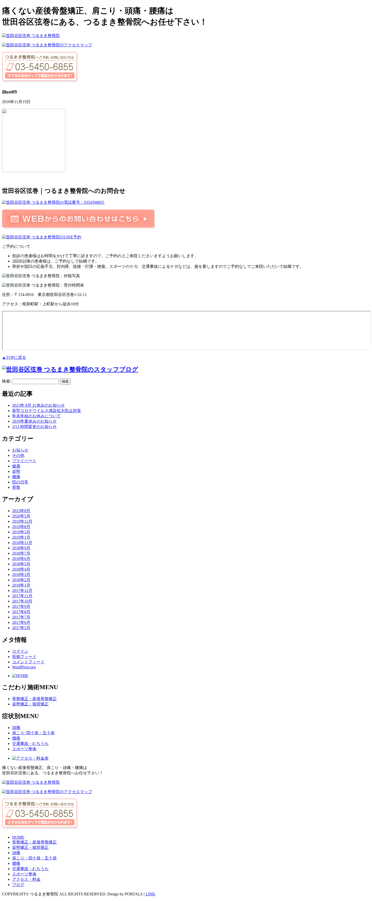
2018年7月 (21, 553)
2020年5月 (21, 516)
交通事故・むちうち (30, 743)
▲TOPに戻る (14, 357)
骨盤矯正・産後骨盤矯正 (34, 699)
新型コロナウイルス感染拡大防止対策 (46, 410)
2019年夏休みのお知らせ (34, 421)
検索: (6, 381)
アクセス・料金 (26, 879)
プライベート (24, 461)
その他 (18, 455)
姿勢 (16, 471)
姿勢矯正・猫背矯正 (30, 704)
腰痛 (16, 477)
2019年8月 (21, 526)
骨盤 (16, 487)
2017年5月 (21, 628)
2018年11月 (22, 542)
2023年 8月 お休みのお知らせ (38, 405)
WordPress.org (24, 667)
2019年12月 (22, 521)
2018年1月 (21, 585)
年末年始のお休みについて (36, 416)
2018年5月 (21, 564)
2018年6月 (21, 558)
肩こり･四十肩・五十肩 (33, 733)
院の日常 (20, 482)
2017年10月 (22, 601)
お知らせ (20, 450)
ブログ (18, 885)
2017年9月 (21, 606)
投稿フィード (24, 656)
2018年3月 (21, 574)
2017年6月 (21, 622)
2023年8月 (21, 511)
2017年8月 (21, 612)
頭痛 (16, 727)
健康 (16, 466)
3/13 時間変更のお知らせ (34, 426)
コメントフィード (28, 662)
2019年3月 (21, 532)
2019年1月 (21, 537)
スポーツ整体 (24, 749)
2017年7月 (21, 617)
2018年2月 (21, 580)
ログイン (20, 651)
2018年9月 (21, 548)
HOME (18, 837)
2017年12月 (22, 590)
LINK (150, 894)
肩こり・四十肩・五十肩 (34, 858)
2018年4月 (21, 569)
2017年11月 (22, 596)
